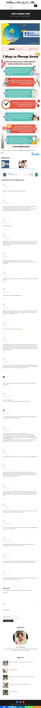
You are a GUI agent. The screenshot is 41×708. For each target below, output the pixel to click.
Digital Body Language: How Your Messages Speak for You (20, 684)
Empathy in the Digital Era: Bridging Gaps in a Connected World (21, 661)
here (35, 150)
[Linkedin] (37, 154)
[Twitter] (35, 154)
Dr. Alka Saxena (19, 49)
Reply (4, 193)
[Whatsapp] (39, 154)
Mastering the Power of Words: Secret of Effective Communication (22, 676)
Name (4, 604)
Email (6, 609)
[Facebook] (32, 154)
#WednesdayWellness (13, 669)
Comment (5, 592)
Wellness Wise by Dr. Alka (20, 2)
